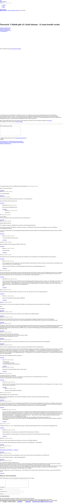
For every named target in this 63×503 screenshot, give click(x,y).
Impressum (19, 501)
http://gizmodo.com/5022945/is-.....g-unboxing (9, 449)
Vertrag (9, 143)
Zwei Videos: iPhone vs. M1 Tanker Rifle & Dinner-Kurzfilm (12, 142)
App (3, 6)
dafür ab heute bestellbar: (16, 48)
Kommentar (2, 487)
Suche (3, 7)
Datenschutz (28, 501)
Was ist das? (49, 120)
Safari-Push (34, 501)
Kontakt (4, 5)
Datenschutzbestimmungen (20, 137)
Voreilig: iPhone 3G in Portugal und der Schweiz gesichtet (11, 141)
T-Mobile (6, 143)
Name (1, 489)
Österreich (2, 143)
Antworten (2, 190)
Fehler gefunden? (19, 121)
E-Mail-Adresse (3, 491)
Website (1, 493)
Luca (1, 323)
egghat (1, 302)
